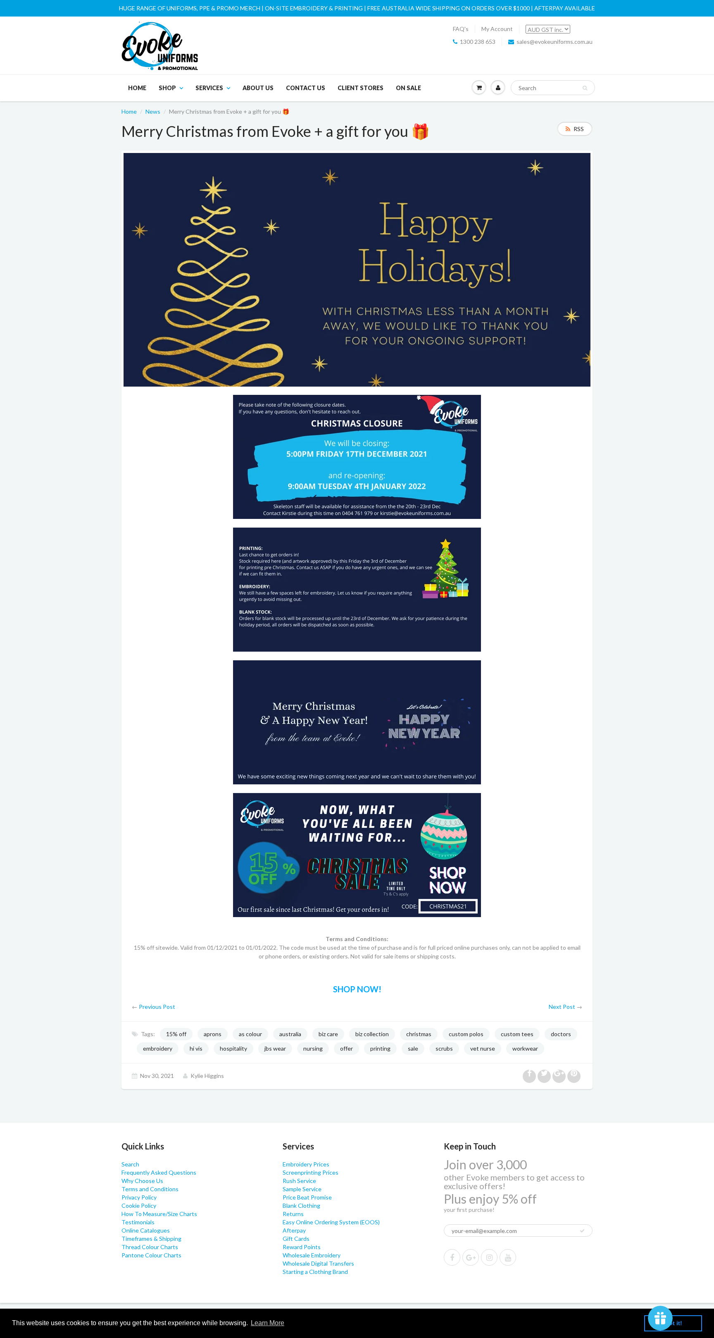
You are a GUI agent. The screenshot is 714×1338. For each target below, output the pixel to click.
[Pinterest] (470, 1257)
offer (346, 1048)
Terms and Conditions (149, 1188)
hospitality (233, 1048)
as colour (250, 1033)
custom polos (466, 1033)
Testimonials (138, 1222)
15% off (176, 1033)
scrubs (444, 1048)
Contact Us (305, 87)
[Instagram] (489, 1257)
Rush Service (299, 1180)
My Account (497, 28)
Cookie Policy (138, 1205)
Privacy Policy (139, 1197)
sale (413, 1048)
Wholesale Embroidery (311, 1255)
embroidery (157, 1048)
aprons (212, 1033)
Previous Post (157, 1006)
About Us (258, 87)
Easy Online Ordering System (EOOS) (331, 1222)
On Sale (408, 87)
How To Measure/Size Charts (159, 1213)
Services (209, 87)
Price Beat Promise (307, 1197)
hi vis (196, 1048)
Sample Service (302, 1188)
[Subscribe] (582, 1231)
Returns (293, 1213)
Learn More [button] (267, 1322)
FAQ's (461, 28)
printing (380, 1048)
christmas (418, 1033)
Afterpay (294, 1230)
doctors (561, 1033)
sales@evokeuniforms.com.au (554, 41)
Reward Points (302, 1246)
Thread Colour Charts (149, 1246)
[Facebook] (452, 1257)
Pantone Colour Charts (151, 1255)
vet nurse (482, 1048)
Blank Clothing (301, 1205)
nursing (313, 1048)
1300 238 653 (477, 41)
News (152, 111)
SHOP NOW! (357, 989)
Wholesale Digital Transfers (318, 1263)
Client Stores (360, 87)
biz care (328, 1033)
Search (130, 1164)
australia (290, 1033)
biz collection (372, 1033)
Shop (167, 87)
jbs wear (275, 1048)
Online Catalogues (145, 1230)
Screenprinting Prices (310, 1172)
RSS (579, 128)
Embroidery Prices (306, 1164)
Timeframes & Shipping (151, 1238)
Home (137, 87)
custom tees (517, 1033)
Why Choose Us (142, 1180)
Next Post (562, 1006)
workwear (525, 1048)
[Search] (585, 88)
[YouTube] (508, 1257)
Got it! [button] (673, 1323)
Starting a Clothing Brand (315, 1271)
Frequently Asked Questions (158, 1172)
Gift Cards (296, 1238)
